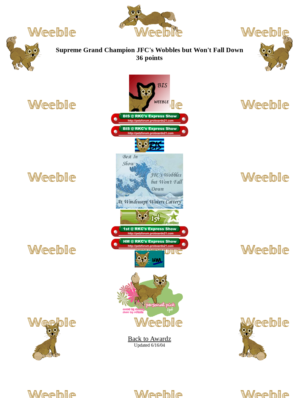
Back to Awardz (149, 338)
